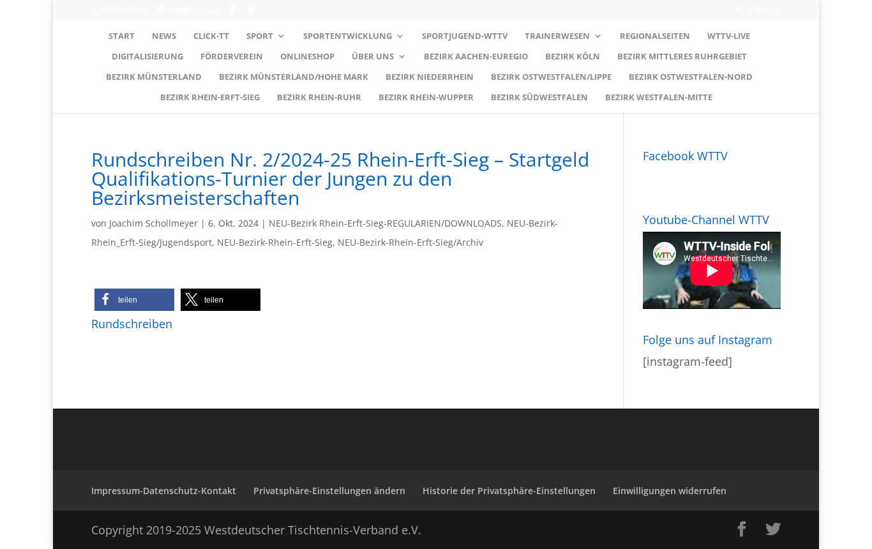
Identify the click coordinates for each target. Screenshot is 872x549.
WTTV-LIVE (728, 36)
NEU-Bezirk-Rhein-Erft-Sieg (275, 242)
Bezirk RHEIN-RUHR (319, 98)
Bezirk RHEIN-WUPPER (426, 98)
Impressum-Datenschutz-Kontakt (163, 491)
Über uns (373, 57)
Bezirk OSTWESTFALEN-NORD (691, 77)
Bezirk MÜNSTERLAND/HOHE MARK (293, 77)
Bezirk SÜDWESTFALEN (539, 98)
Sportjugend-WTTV (464, 36)
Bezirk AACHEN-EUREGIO (476, 57)
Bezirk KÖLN (572, 57)
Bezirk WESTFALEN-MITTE (658, 98)
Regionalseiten (655, 36)
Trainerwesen (557, 36)
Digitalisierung (147, 57)
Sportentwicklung (347, 36)
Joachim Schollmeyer (153, 223)
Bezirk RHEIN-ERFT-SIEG (210, 98)
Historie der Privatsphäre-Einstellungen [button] (509, 491)
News (164, 36)
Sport (259, 36)
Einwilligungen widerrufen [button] (669, 491)
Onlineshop (307, 57)
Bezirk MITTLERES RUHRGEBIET (682, 57)
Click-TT (211, 36)
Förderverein (231, 57)
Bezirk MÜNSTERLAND (154, 77)
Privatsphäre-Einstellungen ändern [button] (329, 491)
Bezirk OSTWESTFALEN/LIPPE (551, 77)
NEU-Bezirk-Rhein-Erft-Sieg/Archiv (410, 242)
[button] (134, 300)
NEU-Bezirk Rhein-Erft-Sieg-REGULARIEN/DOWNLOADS (385, 223)
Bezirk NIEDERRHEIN (430, 77)
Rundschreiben (131, 323)
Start (122, 36)
